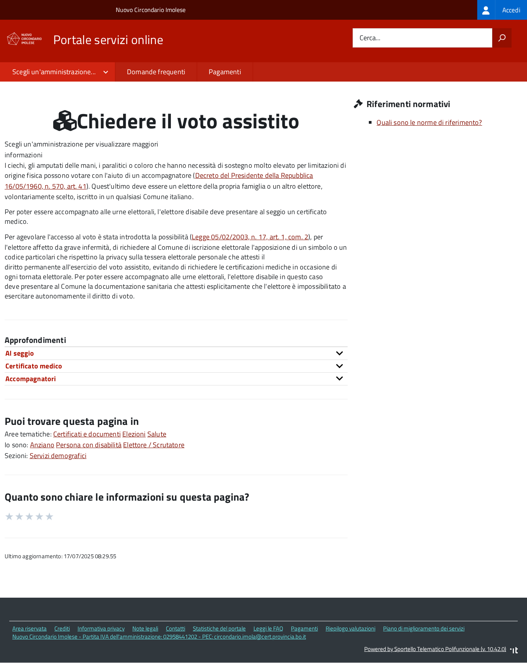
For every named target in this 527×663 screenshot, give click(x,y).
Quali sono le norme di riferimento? (429, 122)
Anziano (42, 445)
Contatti (175, 628)
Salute (156, 434)
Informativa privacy (101, 628)
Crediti (62, 628)
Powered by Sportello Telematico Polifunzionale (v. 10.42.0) (435, 648)
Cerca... (370, 38)
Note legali (145, 628)
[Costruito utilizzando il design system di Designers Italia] (514, 651)
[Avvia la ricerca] (502, 38)
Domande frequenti (156, 71)
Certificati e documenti (87, 434)
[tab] (176, 353)
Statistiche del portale (219, 628)
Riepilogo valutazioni (350, 628)
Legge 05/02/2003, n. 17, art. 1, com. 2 (250, 237)
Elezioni (133, 434)
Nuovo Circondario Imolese (151, 9)
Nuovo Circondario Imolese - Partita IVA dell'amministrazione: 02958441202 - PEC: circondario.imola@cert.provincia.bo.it (159, 636)
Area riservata (29, 628)
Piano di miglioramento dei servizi (424, 628)
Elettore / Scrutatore (153, 445)
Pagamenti (225, 71)
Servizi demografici (58, 455)
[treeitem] (502, 10)
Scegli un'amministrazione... (54, 71)
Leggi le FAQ (268, 628)
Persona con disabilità (89, 445)
